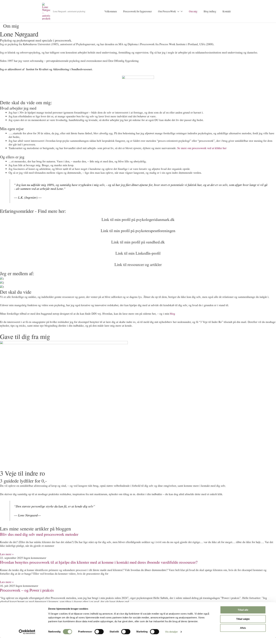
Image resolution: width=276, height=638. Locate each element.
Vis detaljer (171, 631)
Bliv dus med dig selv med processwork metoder (39, 534)
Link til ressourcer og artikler (138, 264)
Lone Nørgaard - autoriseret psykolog (69, 11)
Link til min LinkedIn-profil (138, 253)
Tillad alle (243, 609)
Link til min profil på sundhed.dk (138, 242)
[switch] (99, 631)
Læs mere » (7, 554)
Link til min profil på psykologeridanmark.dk (138, 219)
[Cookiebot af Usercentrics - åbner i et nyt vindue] (27, 631)
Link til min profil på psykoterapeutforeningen (138, 230)
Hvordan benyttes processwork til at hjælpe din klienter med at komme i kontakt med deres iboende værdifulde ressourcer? (98, 562)
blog (172, 313)
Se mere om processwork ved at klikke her (201, 148)
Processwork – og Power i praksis (27, 590)
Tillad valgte (243, 619)
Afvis (243, 628)
